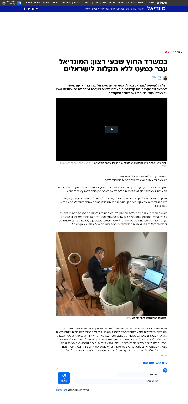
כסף (104, 3)
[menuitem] (149, 3)
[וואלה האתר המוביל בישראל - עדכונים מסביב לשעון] (162, 2)
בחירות (131, 3)
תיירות (77, 3)
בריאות (87, 3)
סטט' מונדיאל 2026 (100, 9)
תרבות (121, 3)
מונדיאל (164, 356)
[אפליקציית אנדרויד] (37, 9)
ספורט (141, 3)
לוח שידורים (131, 9)
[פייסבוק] (24, 9)
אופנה (55, 3)
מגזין (113, 9)
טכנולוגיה (66, 3)
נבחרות (120, 9)
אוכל (96, 3)
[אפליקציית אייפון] (33, 9)
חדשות (151, 3)
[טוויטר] (29, 9)
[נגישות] (4, 3)
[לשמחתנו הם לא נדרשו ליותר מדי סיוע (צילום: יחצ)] (111, 276)
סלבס (112, 3)
